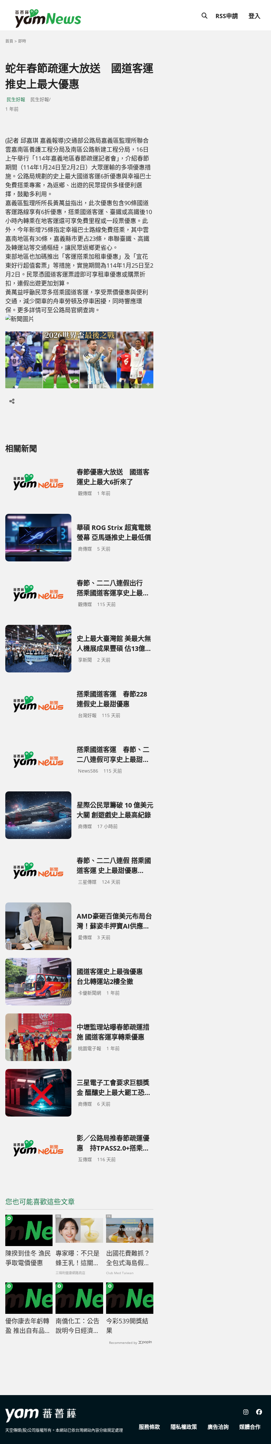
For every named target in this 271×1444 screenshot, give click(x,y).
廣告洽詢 (218, 1426)
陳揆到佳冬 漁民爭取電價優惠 (28, 1258)
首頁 (9, 41)
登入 (254, 16)
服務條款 (149, 1426)
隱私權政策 (184, 1426)
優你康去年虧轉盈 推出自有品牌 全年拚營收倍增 (28, 1326)
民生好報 (16, 99)
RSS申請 (226, 16)
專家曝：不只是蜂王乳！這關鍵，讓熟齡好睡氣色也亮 (77, 1258)
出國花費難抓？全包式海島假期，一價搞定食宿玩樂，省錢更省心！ (128, 1258)
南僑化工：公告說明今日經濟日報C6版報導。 (77, 1326)
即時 (22, 41)
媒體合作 (249, 1426)
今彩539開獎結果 (127, 1326)
